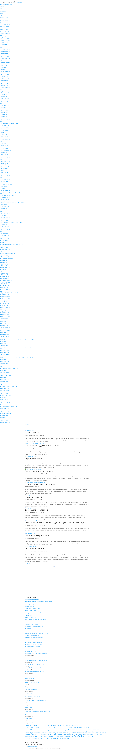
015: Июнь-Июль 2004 (6, 395)
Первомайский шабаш (35, 458)
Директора (3, 11)
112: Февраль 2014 (5, 210)
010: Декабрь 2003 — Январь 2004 (9, 406)
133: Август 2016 (4, 168)
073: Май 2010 (3, 284)
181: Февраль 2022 (5, 71)
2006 (1, 348)
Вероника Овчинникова (78, 728)
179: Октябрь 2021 (5, 76)
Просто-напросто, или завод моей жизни (35, 619)
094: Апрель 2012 (4, 246)
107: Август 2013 (4, 220)
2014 (1, 193)
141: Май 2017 (3, 152)
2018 (1, 121)
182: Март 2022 (4, 69)
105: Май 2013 (3, 224)
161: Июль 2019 (4, 112)
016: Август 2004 (4, 394)
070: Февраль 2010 (5, 289)
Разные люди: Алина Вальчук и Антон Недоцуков (37, 639)
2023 (1, 47)
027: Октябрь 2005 (5, 372)
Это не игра (28, 628)
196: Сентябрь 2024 (5, 40)
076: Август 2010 (4, 278)
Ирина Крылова (92, 732)
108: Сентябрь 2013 (5, 219)
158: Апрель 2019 (4, 118)
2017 (1, 141)
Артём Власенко (44, 728)
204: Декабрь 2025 (5, 24)
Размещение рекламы (6, 4)
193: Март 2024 (4, 46)
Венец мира (28, 622)
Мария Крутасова (32, 734)
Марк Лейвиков (68, 734)
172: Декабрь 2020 (5, 91)
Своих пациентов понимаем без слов (34, 671)
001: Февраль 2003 (5, 422)
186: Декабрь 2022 (5, 62)
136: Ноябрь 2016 (4, 163)
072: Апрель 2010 (4, 285)
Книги (1, 8)
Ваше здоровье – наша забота (32, 696)
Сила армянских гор (34, 548)
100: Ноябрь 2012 (4, 235)
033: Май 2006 (3, 359)
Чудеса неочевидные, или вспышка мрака (36, 660)
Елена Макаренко (36, 732)
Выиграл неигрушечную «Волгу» (33, 722)
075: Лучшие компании (6, 280)
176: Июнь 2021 (4, 82)
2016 (1, 159)
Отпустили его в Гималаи (31, 621)
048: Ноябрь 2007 (4, 332)
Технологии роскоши (30, 707)
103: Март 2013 (4, 228)
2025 (1, 22)
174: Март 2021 (4, 85)
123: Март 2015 (4, 188)
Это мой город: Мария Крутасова (33, 644)
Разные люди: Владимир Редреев (33, 608)
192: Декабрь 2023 (5, 49)
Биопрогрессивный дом (31, 689)
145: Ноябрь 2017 (4, 145)
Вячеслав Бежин (54, 730)
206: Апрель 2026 (4, 19)
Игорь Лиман (44, 732)
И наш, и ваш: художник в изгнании (42, 445)
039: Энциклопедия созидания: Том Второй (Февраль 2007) (15, 347)
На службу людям (29, 606)
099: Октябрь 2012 (5, 237)
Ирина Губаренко (81, 732)
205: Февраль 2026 (5, 20)
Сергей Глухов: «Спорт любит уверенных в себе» (37, 612)
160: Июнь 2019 (4, 114)
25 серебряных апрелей (36, 509)
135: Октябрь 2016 (5, 165)
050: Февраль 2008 (5, 327)
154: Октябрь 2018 (5, 127)
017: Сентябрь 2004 (5, 392)
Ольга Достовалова (39, 736)
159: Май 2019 (3, 116)
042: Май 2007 (3, 341)
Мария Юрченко (44, 734)
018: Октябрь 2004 (5, 390)
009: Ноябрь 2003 (4, 408)
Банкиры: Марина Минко (31, 603)
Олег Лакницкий (28, 736)
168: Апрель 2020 (4, 98)
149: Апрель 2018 (4, 136)
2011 (1, 251)
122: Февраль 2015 (5, 190)
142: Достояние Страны (6, 150)
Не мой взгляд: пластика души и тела (42, 484)
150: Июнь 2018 (4, 134)
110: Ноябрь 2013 (4, 215)
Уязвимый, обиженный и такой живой (35, 668)
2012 (1, 231)
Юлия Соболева (63, 738)
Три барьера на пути (30, 704)
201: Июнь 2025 (4, 29)
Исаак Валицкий (29, 613)
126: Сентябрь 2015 (5, 183)
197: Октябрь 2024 (5, 38)
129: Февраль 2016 (5, 175)
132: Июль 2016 (4, 170)
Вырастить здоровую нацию (32, 635)
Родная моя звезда (29, 678)
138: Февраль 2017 (5, 157)
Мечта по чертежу (29, 693)
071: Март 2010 (4, 287)
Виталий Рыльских (31, 730)
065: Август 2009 (4, 300)
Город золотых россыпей (37, 535)
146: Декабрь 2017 (5, 143)
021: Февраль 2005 (5, 383)
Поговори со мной (33, 497)
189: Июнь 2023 (4, 55)
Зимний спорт (28, 615)
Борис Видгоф (54, 728)
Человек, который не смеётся (32, 646)
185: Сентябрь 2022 (5, 64)
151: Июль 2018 (4, 132)
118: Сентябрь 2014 (5, 199)
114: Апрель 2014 (4, 206)
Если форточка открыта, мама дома (34, 637)
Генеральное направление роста (33, 650)
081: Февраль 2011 (5, 267)
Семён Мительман (84, 736)
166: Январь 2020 (4, 102)
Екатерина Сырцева (31, 448)
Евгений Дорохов (92, 730)
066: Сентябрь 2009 (5, 298)
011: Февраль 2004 (5, 403)
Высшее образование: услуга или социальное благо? (38, 601)
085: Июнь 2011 (4, 260)
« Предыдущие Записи (30, 563)
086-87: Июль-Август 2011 (6, 258)
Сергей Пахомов (41, 738)
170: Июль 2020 (4, 94)
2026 (1, 15)
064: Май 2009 (3, 302)
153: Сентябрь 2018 (5, 129)
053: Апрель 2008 (4, 323)
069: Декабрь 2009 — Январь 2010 (9, 293)
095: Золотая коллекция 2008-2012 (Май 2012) (12, 244)
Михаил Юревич (90, 734)
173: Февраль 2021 (5, 87)
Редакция (28, 486)
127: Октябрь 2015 (5, 181)
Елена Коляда (28, 732)
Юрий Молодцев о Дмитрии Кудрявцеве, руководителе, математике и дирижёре (46, 714)
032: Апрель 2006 (4, 361)
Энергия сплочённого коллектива (33, 648)
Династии (27, 675)
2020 (1, 89)
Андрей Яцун (91, 726)
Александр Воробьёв (42, 726)
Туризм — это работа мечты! (32, 682)
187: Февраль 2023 (5, 58)
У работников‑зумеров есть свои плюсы (35, 700)
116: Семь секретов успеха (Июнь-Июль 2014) (12, 202)
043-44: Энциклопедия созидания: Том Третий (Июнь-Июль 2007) (17, 339)
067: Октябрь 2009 (5, 296)
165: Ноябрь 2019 (4, 105)
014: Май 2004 (3, 397)
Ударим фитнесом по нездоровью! (34, 626)
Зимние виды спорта (30, 617)
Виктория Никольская (95, 728)
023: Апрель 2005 (4, 379)
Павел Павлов (59, 736)
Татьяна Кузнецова (31, 525)
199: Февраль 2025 (5, 33)
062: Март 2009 (4, 305)
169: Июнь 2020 (4, 96)
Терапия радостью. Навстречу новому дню (36, 653)
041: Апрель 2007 (4, 343)
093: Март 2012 (4, 248)
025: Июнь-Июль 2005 (6, 376)
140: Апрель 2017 (4, 154)
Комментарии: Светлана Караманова (34, 632)
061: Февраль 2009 (5, 307)
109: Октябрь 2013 (5, 217)
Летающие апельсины (30, 651)
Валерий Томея (63, 728)
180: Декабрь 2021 (5, 75)
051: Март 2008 (4, 325)
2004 (1, 385)
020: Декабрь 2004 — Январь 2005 (9, 386)
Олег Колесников (98, 734)
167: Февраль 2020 (5, 100)
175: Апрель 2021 (4, 84)
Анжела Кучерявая (32, 728)
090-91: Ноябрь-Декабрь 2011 (7, 253)
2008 (1, 309)
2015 (1, 177)
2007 (1, 329)
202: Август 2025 (4, 28)
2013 (1, 211)
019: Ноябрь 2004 (4, 388)
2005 (1, 366)
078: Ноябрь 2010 (4, 275)
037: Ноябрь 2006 (4, 352)
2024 (1, 35)
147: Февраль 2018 (5, 139)
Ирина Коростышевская (32, 474)
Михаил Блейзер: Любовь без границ (34, 630)
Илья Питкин (59, 732)
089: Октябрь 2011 (5, 255)
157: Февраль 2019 (5, 120)
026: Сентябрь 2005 (5, 374)
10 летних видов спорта (31, 610)
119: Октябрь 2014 (5, 197)
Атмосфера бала (29, 657)
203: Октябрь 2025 (5, 26)
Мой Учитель (28, 718)
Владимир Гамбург (44, 730)
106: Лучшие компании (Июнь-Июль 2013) (11, 222)
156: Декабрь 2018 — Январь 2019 (9, 123)
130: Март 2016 (4, 174)
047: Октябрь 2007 (5, 334)
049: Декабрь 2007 (5, 330)
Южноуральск (3, 10)
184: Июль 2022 (4, 66)
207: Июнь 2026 (4, 17)
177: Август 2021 (4, 80)
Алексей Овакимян (72, 726)
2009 (1, 291)
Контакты (2, 6)
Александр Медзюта (56, 725)
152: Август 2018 (4, 130)
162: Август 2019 (4, 111)
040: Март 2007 (4, 345)
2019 (1, 103)
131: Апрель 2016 (4, 172)
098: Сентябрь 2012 (5, 238)
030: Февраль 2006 (5, 365)
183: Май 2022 (3, 67)
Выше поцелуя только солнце (39, 471)
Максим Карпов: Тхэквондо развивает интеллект (37, 604)
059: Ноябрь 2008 (4, 312)
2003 (1, 404)
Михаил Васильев (80, 734)
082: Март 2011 (4, 266)
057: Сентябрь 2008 (5, 316)
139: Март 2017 (4, 156)
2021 (1, 73)
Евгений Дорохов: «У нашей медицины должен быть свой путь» (55, 522)
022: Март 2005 (4, 381)
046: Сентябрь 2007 (5, 336)
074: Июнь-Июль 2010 (6, 282)
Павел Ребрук (29, 499)
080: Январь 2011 (4, 269)
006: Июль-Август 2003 (6, 413)
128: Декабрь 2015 (5, 179)
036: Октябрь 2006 (5, 354)
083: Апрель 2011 (4, 264)
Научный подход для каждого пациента (35, 664)
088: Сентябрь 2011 (5, 257)
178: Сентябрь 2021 (5, 78)
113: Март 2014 (4, 208)
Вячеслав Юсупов (63, 730)
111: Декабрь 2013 (5, 213)
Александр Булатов (31, 726)
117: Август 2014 (4, 201)
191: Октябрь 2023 (5, 51)
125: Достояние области (6, 184)
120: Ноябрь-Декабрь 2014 (7, 195)
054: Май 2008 (3, 321)
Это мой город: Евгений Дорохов (33, 642)
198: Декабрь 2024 (5, 37)
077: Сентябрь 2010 (5, 276)
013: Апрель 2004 (4, 399)
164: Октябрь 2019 (5, 107)
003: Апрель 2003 (4, 419)
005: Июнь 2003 (4, 415)
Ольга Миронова (51, 736)
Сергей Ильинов (31, 738)
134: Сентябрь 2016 (5, 166)
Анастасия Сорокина (83, 725)
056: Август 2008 (4, 318)
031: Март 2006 (4, 363)
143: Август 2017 (4, 148)
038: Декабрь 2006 (5, 350)
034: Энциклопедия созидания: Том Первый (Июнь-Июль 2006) (16, 357)
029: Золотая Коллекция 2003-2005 (9, 368)
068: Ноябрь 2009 (4, 294)
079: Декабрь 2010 (5, 273)
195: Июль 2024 (4, 42)
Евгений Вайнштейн (76, 730)
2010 (1, 271)
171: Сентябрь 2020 (5, 93)
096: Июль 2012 (4, 242)
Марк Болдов (56, 734)
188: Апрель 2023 (4, 56)
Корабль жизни (32, 432)
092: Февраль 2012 (5, 249)
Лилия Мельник (102, 732)
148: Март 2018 (4, 138)
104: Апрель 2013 (4, 226)
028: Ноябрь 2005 (4, 370)
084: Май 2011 (3, 262)
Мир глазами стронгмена (31, 624)
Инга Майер (65, 732)
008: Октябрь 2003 (5, 410)
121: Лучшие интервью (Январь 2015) (10, 192)
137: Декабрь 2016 (5, 161)
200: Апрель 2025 (4, 31)
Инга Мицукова (72, 732)
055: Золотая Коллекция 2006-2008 (9, 320)
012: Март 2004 (4, 401)
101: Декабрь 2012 (5, 233)
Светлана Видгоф (68, 736)
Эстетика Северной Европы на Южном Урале (36, 633)
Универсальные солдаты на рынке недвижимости (38, 711)
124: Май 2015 (3, 186)
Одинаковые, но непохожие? (32, 686)
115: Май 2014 (3, 204)
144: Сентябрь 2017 (5, 147)
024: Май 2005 (3, 377)
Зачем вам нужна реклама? (32, 599)
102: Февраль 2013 (5, 229)
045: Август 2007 (4, 338)
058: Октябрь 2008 (5, 314)
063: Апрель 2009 (4, 303)
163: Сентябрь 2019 (5, 109)
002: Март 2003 (4, 421)
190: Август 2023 (4, 53)
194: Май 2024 (3, 44)
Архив (1, 13)
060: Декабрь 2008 (5, 311)
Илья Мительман (51, 732)
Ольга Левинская (30, 435)
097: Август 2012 (4, 240)
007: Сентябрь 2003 (5, 412)
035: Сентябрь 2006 (5, 356)
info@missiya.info (32, 746)
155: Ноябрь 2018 (4, 125)
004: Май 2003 (3, 417)
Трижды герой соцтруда (31, 641)
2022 (1, 60)
